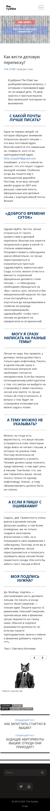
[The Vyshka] (14, 8)
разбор (28, 709)
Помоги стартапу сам (12, 691)
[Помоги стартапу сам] (25, 678)
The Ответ (10, 69)
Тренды (17, 705)
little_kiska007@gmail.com (20, 158)
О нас (25, 806)
